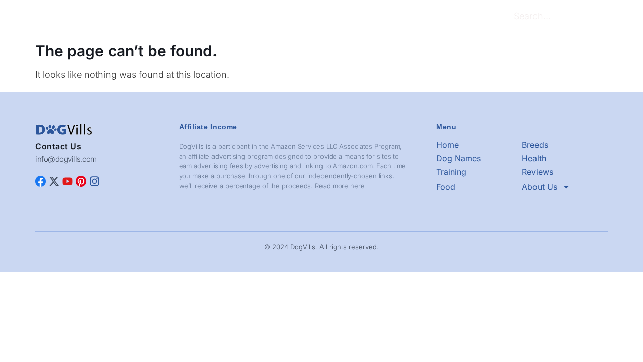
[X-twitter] (54, 181)
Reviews (346, 17)
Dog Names (225, 17)
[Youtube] (67, 181)
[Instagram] (94, 181)
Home (146, 17)
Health (268, 17)
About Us (418, 17)
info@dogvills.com (66, 159)
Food (381, 17)
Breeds (180, 17)
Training (306, 17)
